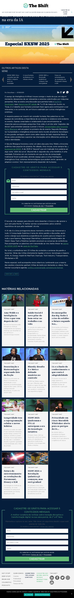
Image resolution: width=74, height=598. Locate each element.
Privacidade (49, 206)
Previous (3, 79)
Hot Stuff (6, 573)
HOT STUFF (5, 12)
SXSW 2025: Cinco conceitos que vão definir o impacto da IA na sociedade (13, 79)
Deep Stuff (6, 576)
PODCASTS (54, 12)
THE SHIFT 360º (20, 12)
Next (71, 79)
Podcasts (6, 585)
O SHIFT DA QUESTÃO (31, 12)
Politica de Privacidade (42, 594)
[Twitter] (64, 93)
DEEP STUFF (12, 12)
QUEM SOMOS (18, 573)
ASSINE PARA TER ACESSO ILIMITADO (30, 575)
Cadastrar (38, 210)
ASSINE (65, 12)
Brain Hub (6, 579)
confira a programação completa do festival (45, 268)
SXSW (16, 274)
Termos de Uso (38, 206)
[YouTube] (52, 584)
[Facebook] (61, 93)
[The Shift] (36, 5)
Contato (16, 576)
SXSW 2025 (9, 274)
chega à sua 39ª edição (27, 104)
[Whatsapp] (67, 93)
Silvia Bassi (10, 92)
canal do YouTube (30, 246)
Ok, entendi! (28, 594)
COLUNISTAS (47, 12)
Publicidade (17, 579)
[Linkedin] (58, 93)
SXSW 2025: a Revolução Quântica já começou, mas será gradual (43, 79)
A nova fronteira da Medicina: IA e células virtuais (28, 77)
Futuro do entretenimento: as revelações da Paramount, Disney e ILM (61, 79)
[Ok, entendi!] (72, 594)
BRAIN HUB (40, 12)
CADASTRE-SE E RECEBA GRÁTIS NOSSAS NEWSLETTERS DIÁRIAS (42, 577)
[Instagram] (68, 579)
